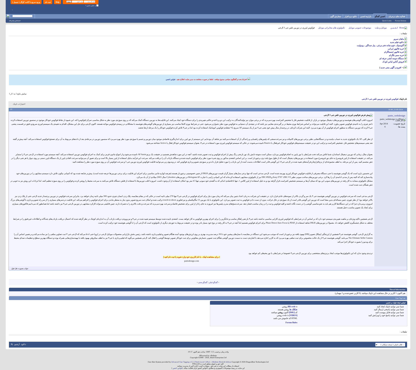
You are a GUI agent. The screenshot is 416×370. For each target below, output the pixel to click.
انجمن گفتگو (380, 16)
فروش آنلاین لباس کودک (393, 61)
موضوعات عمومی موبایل (360, 27)
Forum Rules (291, 322)
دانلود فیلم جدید (397, 42)
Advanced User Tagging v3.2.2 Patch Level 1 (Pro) (190, 362)
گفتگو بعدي (202, 282)
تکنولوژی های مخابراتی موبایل (331, 27)
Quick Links (386, 21)
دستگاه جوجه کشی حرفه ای (391, 58)
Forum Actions (400, 21)
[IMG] (292, 312)
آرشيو (17, 344)
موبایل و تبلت (381, 27)
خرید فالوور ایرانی (396, 48)
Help (57, 2)
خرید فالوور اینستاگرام (394, 52)
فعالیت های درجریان (397, 16)
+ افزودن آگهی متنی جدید (392, 67)
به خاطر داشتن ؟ (90, 6)
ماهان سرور (398, 39)
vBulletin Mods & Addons (221, 362)
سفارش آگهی (335, 16)
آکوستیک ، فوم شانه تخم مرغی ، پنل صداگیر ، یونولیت (380, 45)
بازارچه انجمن (365, 16)
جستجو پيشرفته (15, 20)
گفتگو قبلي (213, 282)
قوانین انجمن (170, 79)
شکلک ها (293, 309)
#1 (11, 109)
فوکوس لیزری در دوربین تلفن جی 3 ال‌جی (380, 99)
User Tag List (400, 298)
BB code (291, 306)
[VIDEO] (293, 315)
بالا (12, 344)
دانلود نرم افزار (351, 16)
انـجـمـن (394, 27)
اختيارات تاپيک (19, 104)
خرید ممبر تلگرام (396, 55)
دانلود (23, 344)
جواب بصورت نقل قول (19, 268)
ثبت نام (48, 2)
